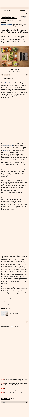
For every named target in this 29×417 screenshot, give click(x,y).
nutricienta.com (8, 145)
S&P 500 (12, 7)
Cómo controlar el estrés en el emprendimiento (17, 313)
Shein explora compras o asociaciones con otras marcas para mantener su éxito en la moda (14, 380)
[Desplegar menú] (2, 10)
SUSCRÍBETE (22, 10)
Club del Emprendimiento (24, 17)
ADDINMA (5, 150)
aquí (20, 330)
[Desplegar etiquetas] (27, 322)
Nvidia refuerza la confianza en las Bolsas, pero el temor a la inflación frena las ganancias (20, 25)
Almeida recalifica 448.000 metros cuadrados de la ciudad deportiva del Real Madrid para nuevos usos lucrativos (14, 385)
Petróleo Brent (22, 7)
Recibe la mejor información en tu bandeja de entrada (14, 298)
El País (26, 13)
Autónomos (4, 20)
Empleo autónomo (5, 321)
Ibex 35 (3, 7)
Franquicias (20, 20)
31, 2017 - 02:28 (16, 71)
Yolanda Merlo (14, 69)
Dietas (11, 321)
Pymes (8, 20)
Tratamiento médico (18, 321)
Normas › (26, 304)
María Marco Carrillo (13, 315)
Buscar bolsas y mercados (7, 398)
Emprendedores (13, 20)
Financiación (25, 20)
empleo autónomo (8, 82)
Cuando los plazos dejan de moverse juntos (14, 392)
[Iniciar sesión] (27, 10)
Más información (4, 327)
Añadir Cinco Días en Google (8, 78)
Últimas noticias (5, 377)
